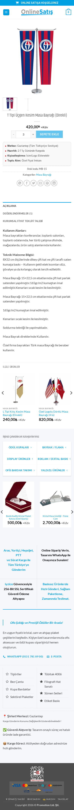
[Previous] (9, 60)
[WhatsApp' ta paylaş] (20, 183)
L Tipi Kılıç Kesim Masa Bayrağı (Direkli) (16, 413)
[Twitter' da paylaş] (33, 183)
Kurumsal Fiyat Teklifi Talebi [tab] (23, 221)
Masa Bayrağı (43, 174)
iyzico (9, 584)
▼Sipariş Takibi (15, 799)
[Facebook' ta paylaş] (27, 183)
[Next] (65, 60)
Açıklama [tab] (9, 205)
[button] (6, 12)
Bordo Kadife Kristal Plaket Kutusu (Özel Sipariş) (18, 517)
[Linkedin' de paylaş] (54, 183)
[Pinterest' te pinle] (47, 183)
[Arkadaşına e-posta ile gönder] (40, 183)
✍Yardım (49, 799)
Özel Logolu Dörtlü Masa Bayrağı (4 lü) (53, 413)
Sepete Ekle (49, 134)
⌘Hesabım (33, 799)
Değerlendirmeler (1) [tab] (17, 213)
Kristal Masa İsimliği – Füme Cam (55, 517)
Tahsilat (63, 799)
